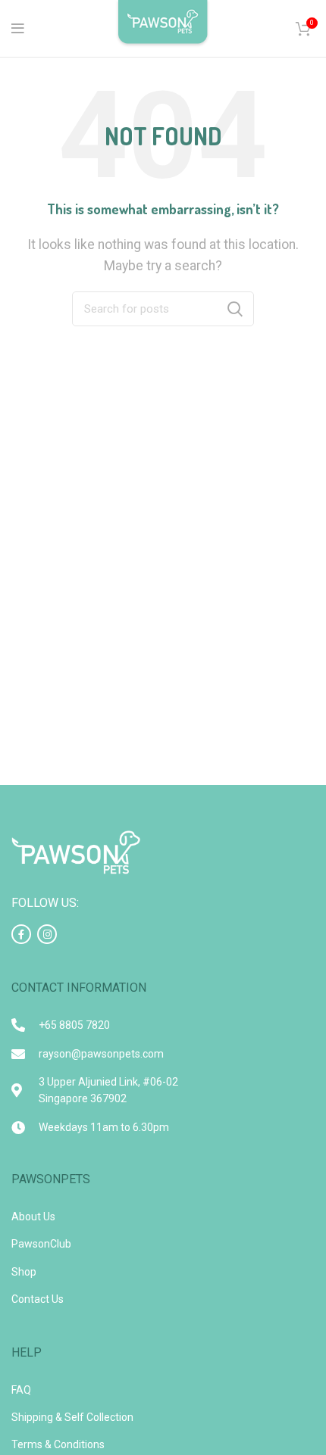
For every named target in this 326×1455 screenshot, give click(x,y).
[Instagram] (47, 934)
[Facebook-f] (21, 934)
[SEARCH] (235, 308)
